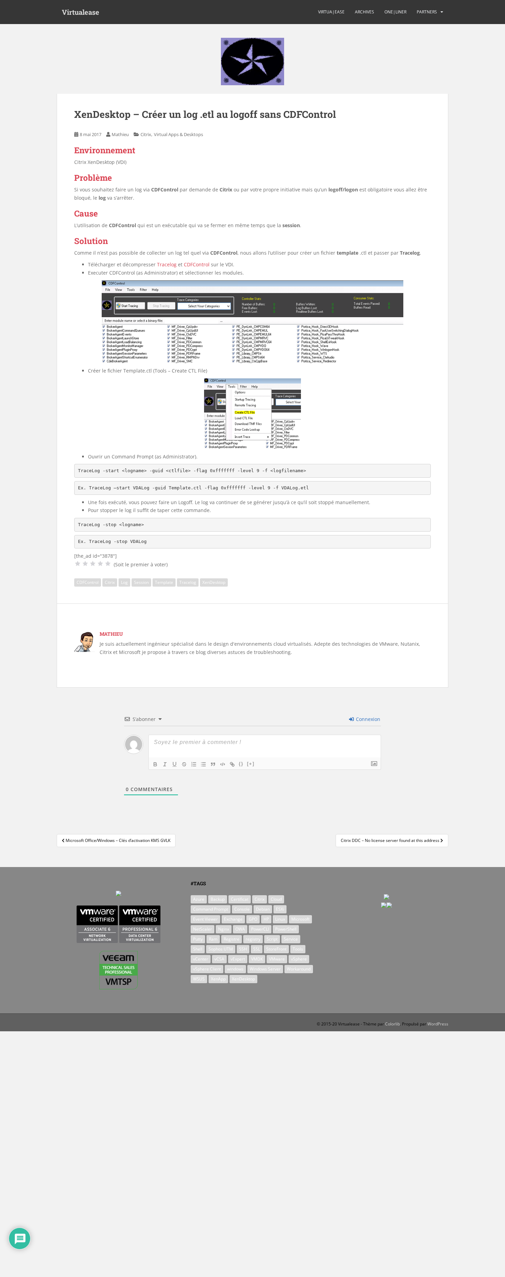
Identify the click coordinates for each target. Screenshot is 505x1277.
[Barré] (184, 764)
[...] (77, 563)
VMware (277, 959)
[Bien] (92, 563)
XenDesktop (213, 582)
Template (164, 582)
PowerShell (285, 929)
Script (272, 939)
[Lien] (232, 764)
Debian (263, 909)
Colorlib (392, 1024)
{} (241, 763)
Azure (198, 899)
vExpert (238, 959)
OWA (240, 929)
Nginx (223, 929)
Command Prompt (210, 909)
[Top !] (107, 563)
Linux (280, 919)
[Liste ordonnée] (194, 764)
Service (291, 939)
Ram (213, 939)
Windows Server (265, 969)
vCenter (200, 959)
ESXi (280, 909)
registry (253, 939)
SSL (256, 949)
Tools (298, 949)
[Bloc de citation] (213, 764)
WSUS (199, 979)
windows (235, 969)
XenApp (218, 979)
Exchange (233, 919)
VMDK (257, 959)
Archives (364, 12)
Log (124, 582)
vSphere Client (207, 969)
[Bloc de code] (222, 764)
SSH (243, 949)
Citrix (146, 134)
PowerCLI (260, 929)
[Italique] (165, 764)
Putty (198, 939)
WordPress (437, 1024)
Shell (197, 949)
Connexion (367, 719)
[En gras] (155, 764)
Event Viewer (205, 919)
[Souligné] (174, 764)
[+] (251, 763)
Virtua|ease (331, 12)
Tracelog (167, 264)
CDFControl (197, 264)
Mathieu (120, 134)
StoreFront (276, 949)
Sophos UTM (221, 949)
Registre (231, 939)
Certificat (239, 899)
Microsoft (300, 919)
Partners (427, 12)
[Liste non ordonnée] (203, 764)
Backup (218, 899)
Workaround (299, 969)
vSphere (299, 959)
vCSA (219, 959)
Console (242, 909)
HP (266, 919)
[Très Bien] (100, 563)
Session (141, 582)
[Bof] (85, 563)
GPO (253, 919)
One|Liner (395, 12)
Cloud (276, 899)
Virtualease (80, 12)
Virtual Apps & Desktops (178, 134)
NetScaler (202, 929)
